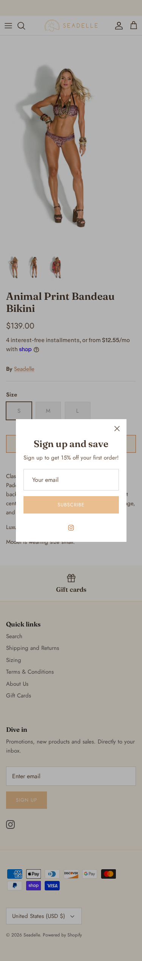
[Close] (117, 428)
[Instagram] (71, 528)
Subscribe (71, 504)
